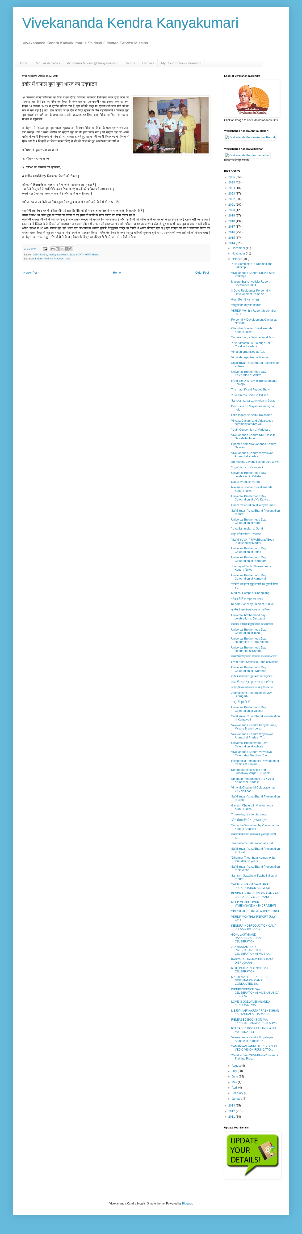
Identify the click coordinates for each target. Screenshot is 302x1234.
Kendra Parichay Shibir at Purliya (252, 604)
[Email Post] (45, 248)
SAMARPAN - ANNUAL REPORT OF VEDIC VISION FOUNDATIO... (254, 1048)
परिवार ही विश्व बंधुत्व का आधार (247, 598)
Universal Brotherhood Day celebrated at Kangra (248, 649)
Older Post (202, 272)
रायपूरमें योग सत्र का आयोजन (246, 305)
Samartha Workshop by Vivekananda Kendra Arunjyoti (255, 827)
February (238, 1093)
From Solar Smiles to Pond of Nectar (254, 662)
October (237, 259)
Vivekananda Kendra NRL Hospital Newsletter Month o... (253, 436)
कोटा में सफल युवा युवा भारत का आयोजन (252, 681)
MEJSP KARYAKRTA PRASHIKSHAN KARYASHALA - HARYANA (255, 1012)
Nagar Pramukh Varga (245, 481)
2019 (232, 215)
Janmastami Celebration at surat (252, 843)
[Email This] (52, 248)
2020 (232, 210)
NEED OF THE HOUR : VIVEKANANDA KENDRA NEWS (254, 904)
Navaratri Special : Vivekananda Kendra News (252, 489)
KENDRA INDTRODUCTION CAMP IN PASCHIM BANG (254, 927)
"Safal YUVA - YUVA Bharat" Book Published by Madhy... (252, 541)
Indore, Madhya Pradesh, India (52, 258)
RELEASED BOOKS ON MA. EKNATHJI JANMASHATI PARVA (254, 1021)
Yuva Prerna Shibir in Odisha (249, 395)
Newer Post (30, 272)
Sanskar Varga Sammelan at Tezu (253, 337)
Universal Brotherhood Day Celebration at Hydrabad (248, 669)
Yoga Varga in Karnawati (247, 467)
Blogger (187, 1203)
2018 (232, 221)
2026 (232, 177)
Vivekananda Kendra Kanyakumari (130, 23)
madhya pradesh (58, 254)
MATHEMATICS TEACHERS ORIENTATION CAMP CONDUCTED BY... (249, 980)
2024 (232, 188)
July (235, 1071)
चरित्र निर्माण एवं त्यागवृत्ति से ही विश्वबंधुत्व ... (253, 687)
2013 (232, 1105)
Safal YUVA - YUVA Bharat (84, 254)
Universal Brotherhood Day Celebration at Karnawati (249, 577)
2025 (232, 182)
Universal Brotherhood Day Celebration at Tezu (248, 631)
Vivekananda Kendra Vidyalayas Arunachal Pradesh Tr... (252, 454)
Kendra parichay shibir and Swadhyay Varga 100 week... (251, 771)
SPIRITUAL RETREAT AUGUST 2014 (255, 911)
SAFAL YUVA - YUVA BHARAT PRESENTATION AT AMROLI (251, 886)
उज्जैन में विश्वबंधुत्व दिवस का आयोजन (250, 609)
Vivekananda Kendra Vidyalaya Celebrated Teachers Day (251, 753)
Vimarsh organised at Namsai (250, 357)
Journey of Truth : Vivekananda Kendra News (251, 568)
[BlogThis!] (57, 248)
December (239, 248)
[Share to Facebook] (66, 248)
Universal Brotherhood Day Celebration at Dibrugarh (249, 559)
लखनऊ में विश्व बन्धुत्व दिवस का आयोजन (252, 624)
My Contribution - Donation (181, 63)
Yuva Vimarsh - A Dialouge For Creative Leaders (250, 344)
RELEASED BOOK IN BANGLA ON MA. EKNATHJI (253, 1030)
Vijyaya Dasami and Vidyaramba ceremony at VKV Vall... (252, 422)
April (235, 1087)
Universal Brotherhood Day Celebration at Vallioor (248, 709)
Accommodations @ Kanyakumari (92, 63)
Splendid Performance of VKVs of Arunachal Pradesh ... (252, 780)
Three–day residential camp (249, 814)
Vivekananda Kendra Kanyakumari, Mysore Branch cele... (254, 727)
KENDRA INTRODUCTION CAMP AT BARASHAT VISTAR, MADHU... (254, 895)
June (235, 1076)
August (236, 1065)
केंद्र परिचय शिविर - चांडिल (245, 299)
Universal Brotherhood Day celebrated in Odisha (248, 474)
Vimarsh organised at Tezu (248, 351)
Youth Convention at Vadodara (250, 429)
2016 (232, 232)
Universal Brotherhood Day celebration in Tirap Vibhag (250, 640)
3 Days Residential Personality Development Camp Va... (251, 292)
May (235, 1082)
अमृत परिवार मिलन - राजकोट (246, 534)
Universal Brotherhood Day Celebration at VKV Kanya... (250, 498)
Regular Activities (47, 63)
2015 (232, 237)
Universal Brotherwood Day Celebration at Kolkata (249, 744)
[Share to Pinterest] (70, 248)
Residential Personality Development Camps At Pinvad (255, 762)
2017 (232, 226)
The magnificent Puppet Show (250, 389)
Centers (148, 63)
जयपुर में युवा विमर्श (240, 702)
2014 (36, 254)
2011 (232, 1116)
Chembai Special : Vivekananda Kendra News (252, 330)
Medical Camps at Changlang (250, 593)
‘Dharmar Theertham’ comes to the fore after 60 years (253, 859)
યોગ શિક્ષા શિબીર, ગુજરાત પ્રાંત (249, 820)
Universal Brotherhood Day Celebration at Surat (248, 521)
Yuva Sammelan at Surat (247, 528)
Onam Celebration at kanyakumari (253, 505)
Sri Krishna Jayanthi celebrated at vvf (255, 461)
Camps (130, 63)
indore (43, 254)
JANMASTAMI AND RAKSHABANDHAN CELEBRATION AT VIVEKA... (251, 950)
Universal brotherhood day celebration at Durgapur (248, 617)
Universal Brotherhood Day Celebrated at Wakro (248, 373)
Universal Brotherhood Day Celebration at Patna (248, 550)
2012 (232, 1111)
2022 (232, 199)
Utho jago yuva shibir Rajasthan (251, 415)
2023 (232, 193)
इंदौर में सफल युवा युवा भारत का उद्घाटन (252, 676)
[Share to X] (61, 248)
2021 (232, 204)
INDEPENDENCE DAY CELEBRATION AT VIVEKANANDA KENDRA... (255, 993)
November (239, 253)
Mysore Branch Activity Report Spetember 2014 (250, 283)
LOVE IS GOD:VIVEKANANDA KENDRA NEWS (250, 1003)
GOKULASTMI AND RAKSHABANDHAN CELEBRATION (246, 938)
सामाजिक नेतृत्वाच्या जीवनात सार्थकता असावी (254, 656)
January (237, 1098)
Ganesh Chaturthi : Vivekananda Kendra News (252, 807)
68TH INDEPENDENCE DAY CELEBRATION (249, 970)
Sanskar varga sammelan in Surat (253, 400)
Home (22, 63)
